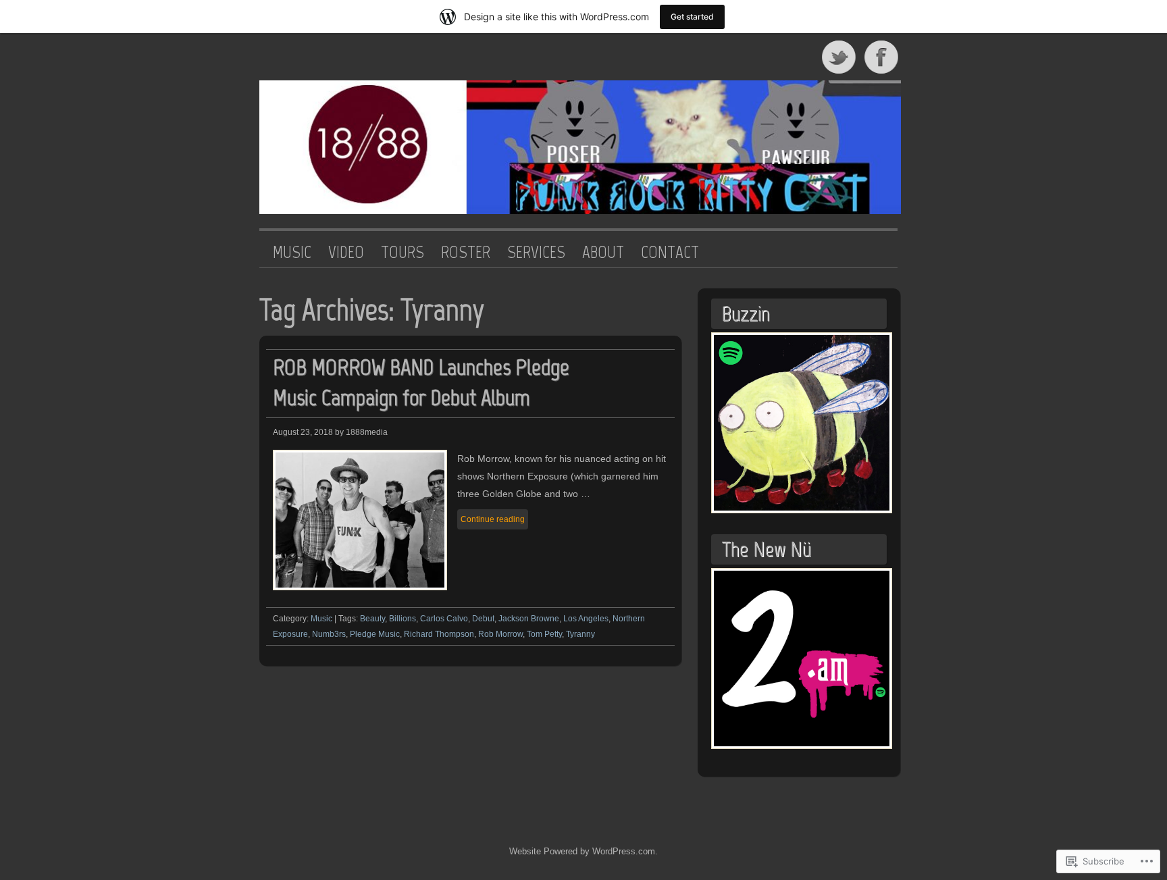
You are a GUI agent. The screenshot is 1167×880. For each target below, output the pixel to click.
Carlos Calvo (444, 618)
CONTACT (670, 252)
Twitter (839, 57)
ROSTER (465, 252)
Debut (483, 618)
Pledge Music (375, 634)
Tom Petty (544, 634)
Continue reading (493, 519)
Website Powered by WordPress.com (582, 851)
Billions (402, 618)
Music (321, 618)
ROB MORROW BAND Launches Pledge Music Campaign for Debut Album (421, 382)
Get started (692, 16)
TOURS (402, 252)
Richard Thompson (439, 634)
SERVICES (536, 252)
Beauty (372, 618)
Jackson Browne (528, 618)
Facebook (882, 57)
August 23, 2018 (303, 432)
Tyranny (580, 634)
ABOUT (603, 252)
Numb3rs (329, 634)
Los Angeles (585, 618)
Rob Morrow (500, 634)
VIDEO (346, 252)
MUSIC (292, 252)
